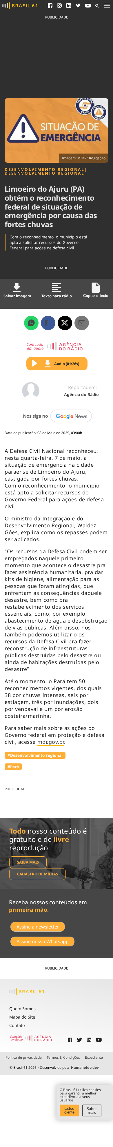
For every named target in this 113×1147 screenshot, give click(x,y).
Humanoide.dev (85, 1067)
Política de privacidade (24, 1057)
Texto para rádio (56, 295)
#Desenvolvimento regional (35, 755)
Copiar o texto (95, 296)
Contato (17, 1025)
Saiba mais (28, 862)
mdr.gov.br (50, 741)
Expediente (94, 1057)
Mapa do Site (22, 1017)
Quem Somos (22, 1008)
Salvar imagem (17, 295)
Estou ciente (69, 1110)
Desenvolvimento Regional (45, 169)
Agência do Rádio (81, 394)
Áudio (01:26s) (66, 363)
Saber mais (92, 1110)
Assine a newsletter (38, 927)
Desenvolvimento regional (45, 173)
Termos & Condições (63, 1057)
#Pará (13, 766)
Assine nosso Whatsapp (43, 941)
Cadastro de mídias (37, 874)
